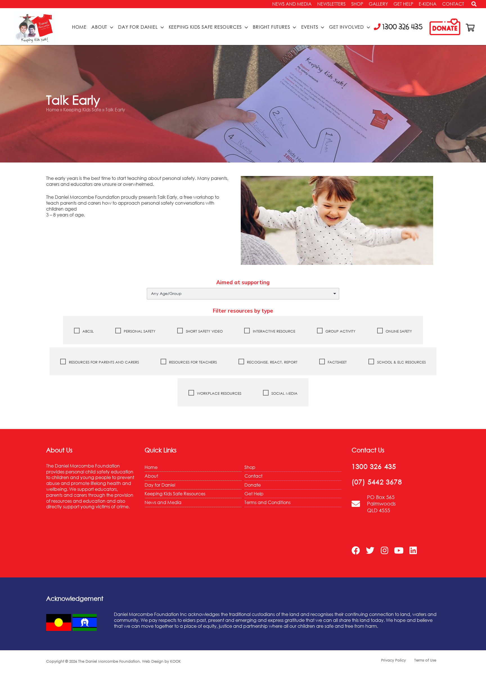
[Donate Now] (445, 27)
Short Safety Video (204, 331)
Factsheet (337, 362)
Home (79, 27)
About (99, 27)
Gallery (378, 4)
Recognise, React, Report (272, 362)
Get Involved (346, 27)
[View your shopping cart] (470, 27)
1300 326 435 (374, 466)
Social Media (284, 393)
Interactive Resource (273, 331)
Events (309, 27)
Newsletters (331, 4)
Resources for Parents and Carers (103, 362)
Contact (453, 4)
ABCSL (87, 331)
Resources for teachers (192, 362)
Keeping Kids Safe (82, 109)
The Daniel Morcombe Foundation (109, 661)
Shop (357, 4)
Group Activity (340, 331)
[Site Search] (472, 5)
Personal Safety (139, 331)
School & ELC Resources (401, 362)
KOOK (175, 661)
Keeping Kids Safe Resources (205, 27)
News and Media (292, 4)
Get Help (403, 4)
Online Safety (398, 331)
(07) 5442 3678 (377, 482)
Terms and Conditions (267, 502)
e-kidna (427, 4)
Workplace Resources (218, 393)
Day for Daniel (138, 27)
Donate (252, 485)
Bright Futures (271, 27)
